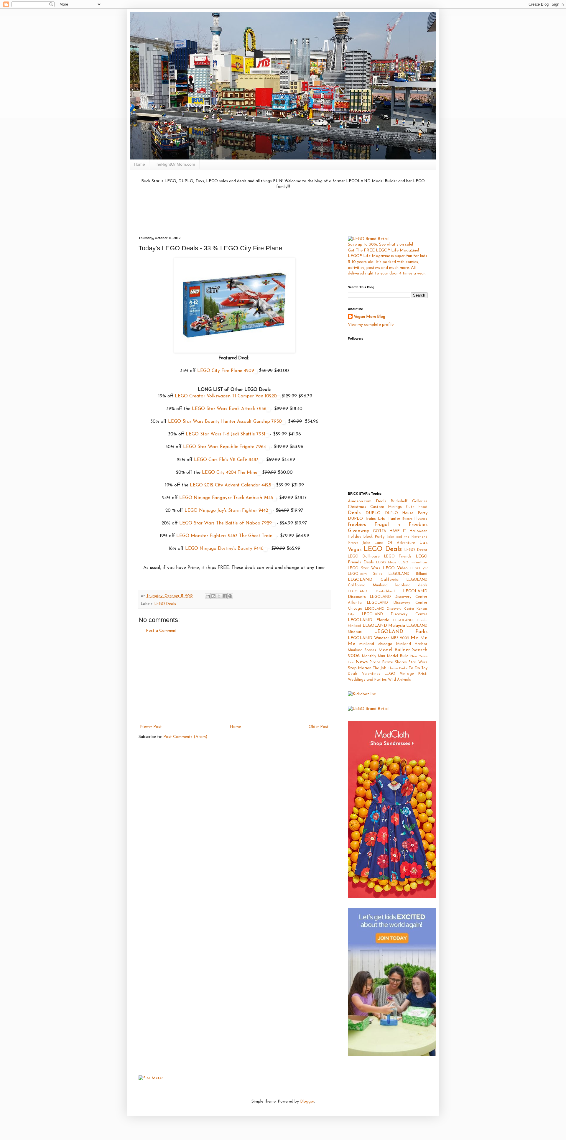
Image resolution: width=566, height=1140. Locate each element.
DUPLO (373, 513)
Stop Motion (359, 668)
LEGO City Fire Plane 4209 (225, 371)
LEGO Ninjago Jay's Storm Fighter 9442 (226, 510)
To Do (414, 668)
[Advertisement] (283, 212)
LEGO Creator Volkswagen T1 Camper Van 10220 (226, 396)
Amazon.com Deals (367, 501)
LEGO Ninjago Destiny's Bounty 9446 (224, 548)
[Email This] (208, 596)
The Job (379, 668)
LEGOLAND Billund (408, 574)
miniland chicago (375, 644)
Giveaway (358, 530)
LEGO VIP (419, 568)
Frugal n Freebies (400, 524)
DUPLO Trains (362, 518)
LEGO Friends (398, 556)
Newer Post (151, 727)
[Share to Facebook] (225, 596)
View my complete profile (371, 325)
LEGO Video (395, 568)
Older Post (319, 727)
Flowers (420, 519)
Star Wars (418, 662)
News (362, 661)
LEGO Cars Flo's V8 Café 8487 (226, 460)
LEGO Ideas (386, 562)
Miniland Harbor (411, 644)
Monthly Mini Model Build (385, 656)
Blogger (307, 1101)
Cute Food (416, 507)
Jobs (366, 543)
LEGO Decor (415, 550)
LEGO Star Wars (364, 568)
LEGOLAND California (373, 580)
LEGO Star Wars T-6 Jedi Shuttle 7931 (225, 434)
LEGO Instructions (413, 562)
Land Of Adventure (395, 543)
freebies (357, 524)
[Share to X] (219, 596)
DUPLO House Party (406, 513)
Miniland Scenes (362, 650)
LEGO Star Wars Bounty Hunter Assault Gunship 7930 (225, 421)
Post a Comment (161, 631)
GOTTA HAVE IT (390, 531)
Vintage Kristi (413, 674)
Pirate (375, 662)
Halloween (418, 531)
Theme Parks (397, 668)
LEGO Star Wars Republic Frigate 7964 (224, 447)
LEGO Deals (165, 604)
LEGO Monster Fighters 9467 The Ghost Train (224, 536)
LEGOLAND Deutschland (371, 591)
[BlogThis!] (213, 596)
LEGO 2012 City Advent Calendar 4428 (230, 485)
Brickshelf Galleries (409, 501)
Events (407, 519)
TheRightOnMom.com (174, 164)
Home (139, 164)
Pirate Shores (394, 662)
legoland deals (411, 585)
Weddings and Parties (367, 680)
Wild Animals (399, 680)
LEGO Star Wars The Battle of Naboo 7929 (225, 523)
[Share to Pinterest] (230, 596)
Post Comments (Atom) (185, 737)
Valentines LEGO (378, 674)
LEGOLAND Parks (400, 631)
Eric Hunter (389, 518)
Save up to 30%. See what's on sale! (380, 244)
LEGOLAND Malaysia (384, 626)
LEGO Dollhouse (364, 556)
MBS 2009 (400, 638)
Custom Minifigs (386, 507)
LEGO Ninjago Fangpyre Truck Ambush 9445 (226, 498)
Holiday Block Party (366, 537)
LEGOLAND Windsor (368, 638)
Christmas (357, 507)
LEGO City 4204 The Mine (229, 472)
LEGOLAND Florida (368, 620)
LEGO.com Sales (365, 574)
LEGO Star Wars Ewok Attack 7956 (229, 409)
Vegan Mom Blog (369, 317)
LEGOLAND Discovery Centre (394, 614)
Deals (354, 512)
